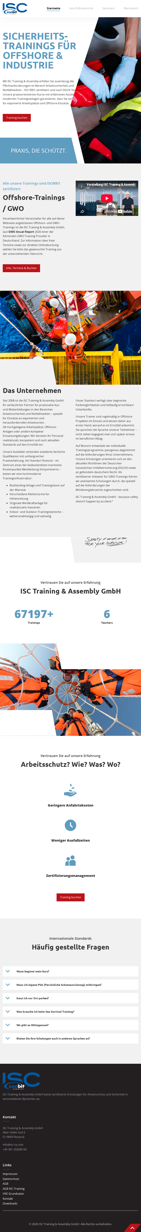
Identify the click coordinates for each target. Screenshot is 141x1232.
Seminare (108, 8)
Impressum (10, 1174)
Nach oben (132, 1228)
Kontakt (8, 1199)
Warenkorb (131, 8)
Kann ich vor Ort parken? (33, 998)
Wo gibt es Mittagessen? (32, 1025)
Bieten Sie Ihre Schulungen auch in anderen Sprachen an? (53, 1038)
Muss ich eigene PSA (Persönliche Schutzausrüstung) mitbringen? (59, 984)
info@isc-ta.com (13, 1144)
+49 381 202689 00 (14, 1149)
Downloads (10, 1203)
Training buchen (16, 118)
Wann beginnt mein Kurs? (33, 971)
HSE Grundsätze (13, 1194)
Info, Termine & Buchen (21, 268)
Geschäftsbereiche (81, 8)
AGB (5, 1184)
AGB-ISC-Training (14, 1189)
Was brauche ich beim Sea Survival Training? (45, 1011)
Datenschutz (11, 1179)
